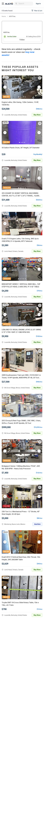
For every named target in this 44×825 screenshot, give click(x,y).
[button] (39, 78)
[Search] (16, 3)
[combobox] (25, 3)
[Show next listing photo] (39, 87)
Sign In (38, 3)
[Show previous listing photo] (5, 87)
